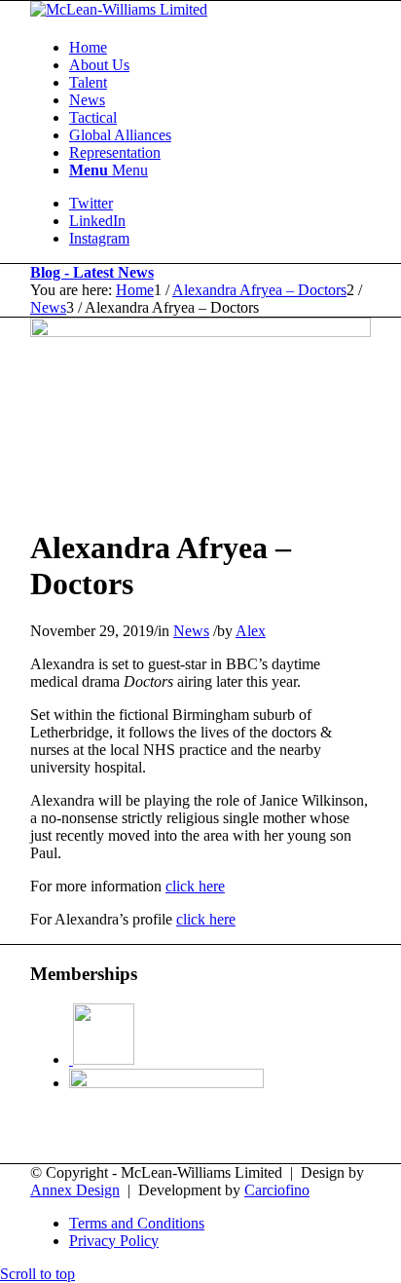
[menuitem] (220, 48)
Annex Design (75, 1190)
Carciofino (277, 1190)
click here (195, 886)
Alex (251, 631)
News (191, 631)
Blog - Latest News (92, 272)
